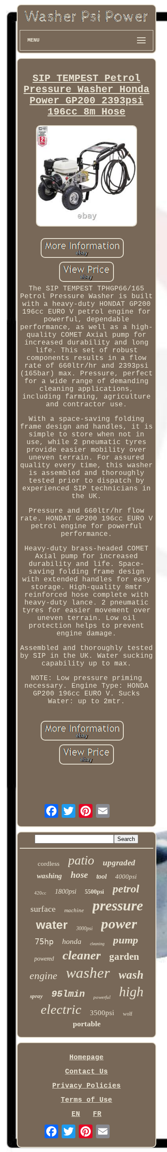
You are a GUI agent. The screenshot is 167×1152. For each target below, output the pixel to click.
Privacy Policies (86, 1086)
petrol (126, 889)
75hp (44, 941)
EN (76, 1114)
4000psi (126, 876)
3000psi (84, 928)
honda (71, 941)
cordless (49, 863)
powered (44, 958)
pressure (117, 905)
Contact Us (86, 1072)
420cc (40, 892)
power (119, 923)
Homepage (86, 1057)
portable (87, 1023)
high (131, 991)
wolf (127, 1014)
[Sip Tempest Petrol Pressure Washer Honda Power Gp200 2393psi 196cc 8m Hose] (86, 177)
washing (49, 876)
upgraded (119, 862)
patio (81, 860)
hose (79, 875)
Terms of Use (86, 1100)
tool (101, 876)
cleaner (82, 955)
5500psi (94, 892)
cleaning (97, 943)
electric (61, 1009)
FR (97, 1114)
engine (43, 975)
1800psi (65, 891)
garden (124, 956)
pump (125, 940)
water (52, 924)
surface (43, 908)
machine (74, 910)
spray (36, 996)
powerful (101, 997)
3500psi (102, 1013)
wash (131, 974)
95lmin (68, 994)
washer (88, 973)
